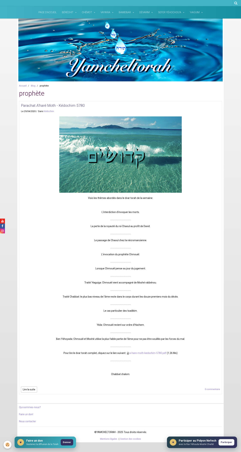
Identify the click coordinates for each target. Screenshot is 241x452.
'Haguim (195, 12)
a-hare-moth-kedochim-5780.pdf (147, 353)
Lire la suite (29, 389)
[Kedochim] (120, 154)
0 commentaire (212, 389)
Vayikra (106, 12)
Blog (33, 85)
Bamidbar (125, 12)
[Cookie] (7, 445)
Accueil (23, 85)
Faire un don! (26, 414)
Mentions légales (108, 439)
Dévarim (144, 12)
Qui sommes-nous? (30, 407)
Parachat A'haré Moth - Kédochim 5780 (53, 105)
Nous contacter (27, 421)
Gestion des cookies (130, 439)
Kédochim (49, 111)
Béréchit (68, 12)
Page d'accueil (47, 12)
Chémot (87, 12)
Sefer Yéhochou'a (170, 12)
